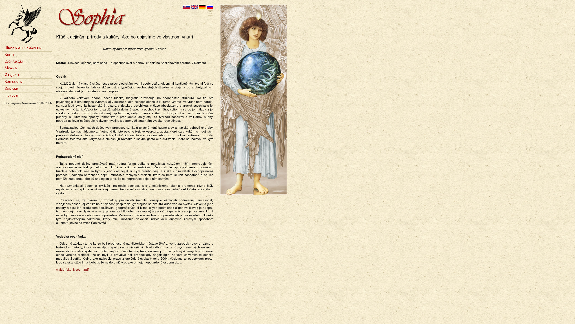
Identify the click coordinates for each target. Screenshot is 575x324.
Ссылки (11, 89)
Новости (12, 96)
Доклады (14, 61)
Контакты (13, 82)
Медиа (11, 68)
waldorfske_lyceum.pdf (72, 269)
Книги (10, 55)
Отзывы (12, 75)
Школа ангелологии (23, 48)
